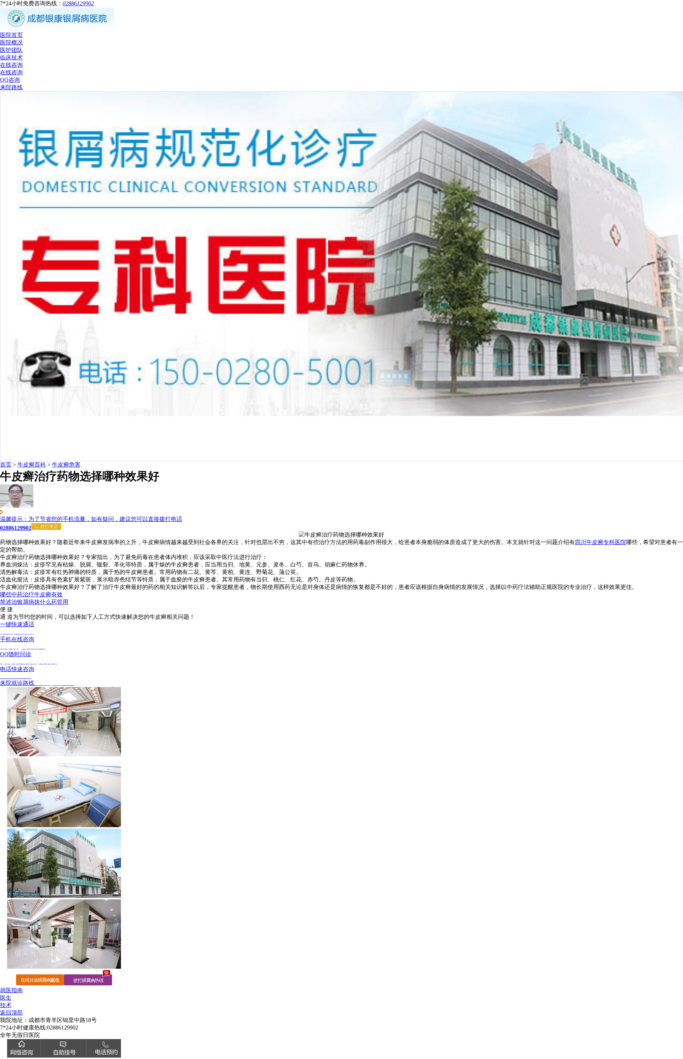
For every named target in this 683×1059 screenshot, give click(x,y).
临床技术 (11, 57)
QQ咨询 (10, 80)
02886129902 (78, 3)
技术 (5, 1005)
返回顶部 (11, 1013)
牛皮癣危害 (66, 465)
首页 (5, 465)
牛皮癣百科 (31, 465)
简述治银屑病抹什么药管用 (34, 602)
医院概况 (11, 42)
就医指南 (11, 990)
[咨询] (341, 535)
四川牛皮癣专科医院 (600, 542)
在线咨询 (11, 65)
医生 (5, 998)
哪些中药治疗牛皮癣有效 (31, 594)
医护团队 (11, 50)
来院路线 (11, 87)
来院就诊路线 (37, 683)
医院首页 (11, 35)
